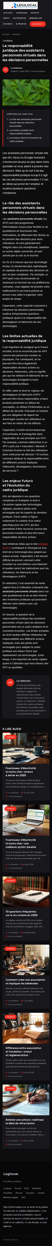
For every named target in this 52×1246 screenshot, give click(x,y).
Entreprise (19, 18)
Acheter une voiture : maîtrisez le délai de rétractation (25, 1121)
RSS (23, 1197)
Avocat (35, 13)
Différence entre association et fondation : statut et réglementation (23, 1051)
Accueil (8, 13)
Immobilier (35, 18)
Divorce (8, 24)
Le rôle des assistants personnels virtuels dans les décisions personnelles (25, 122)
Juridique (22, 13)
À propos (21, 24)
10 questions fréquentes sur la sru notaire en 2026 (22, 913)
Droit (6, 18)
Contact (37, 24)
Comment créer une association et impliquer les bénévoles (25, 981)
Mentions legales (10, 1197)
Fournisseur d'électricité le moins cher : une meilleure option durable (21, 843)
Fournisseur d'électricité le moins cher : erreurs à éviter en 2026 (21, 771)
